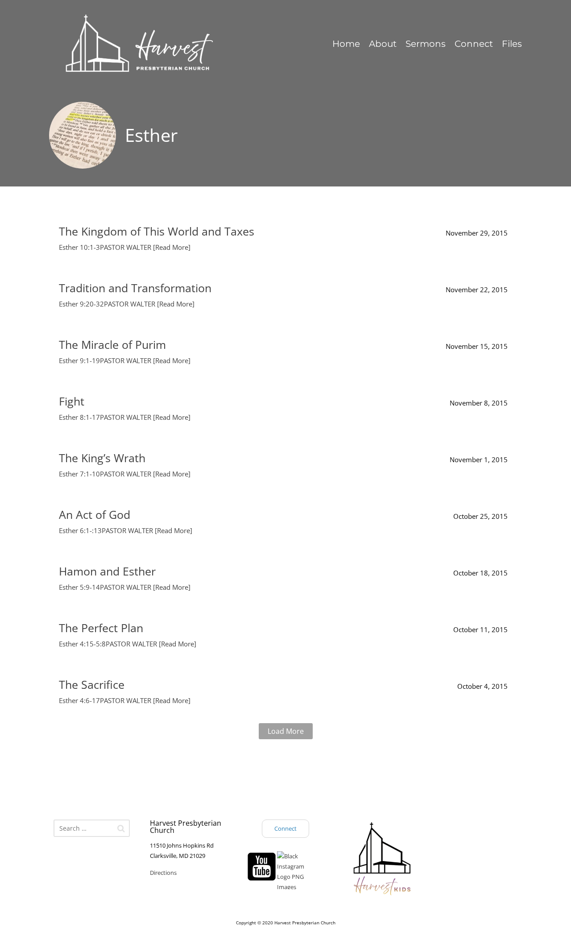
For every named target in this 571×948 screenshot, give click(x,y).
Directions (163, 873)
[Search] (121, 828)
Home (346, 43)
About (383, 43)
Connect (474, 43)
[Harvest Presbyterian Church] (160, 44)
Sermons (425, 43)
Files (512, 43)
